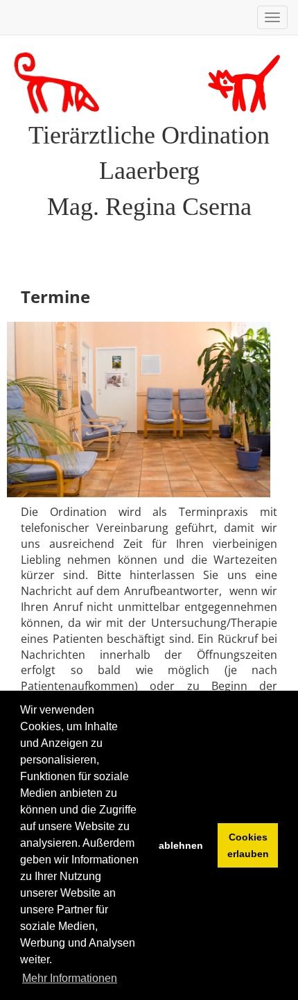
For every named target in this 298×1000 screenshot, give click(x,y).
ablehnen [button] (181, 845)
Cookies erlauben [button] (248, 845)
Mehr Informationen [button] (69, 978)
